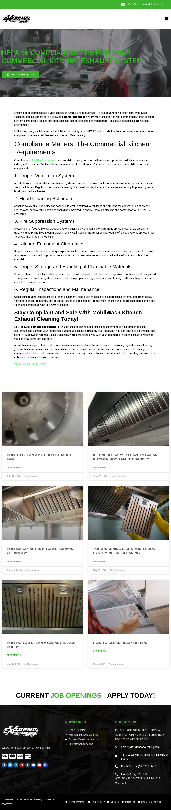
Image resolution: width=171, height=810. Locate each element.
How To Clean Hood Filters (120, 643)
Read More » (14, 467)
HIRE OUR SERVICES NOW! (30, 363)
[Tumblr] (27, 764)
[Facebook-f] (4, 764)
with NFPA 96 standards (42, 160)
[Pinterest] (21, 764)
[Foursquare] (45, 764)
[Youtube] (39, 764)
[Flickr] (33, 764)
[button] (166, 18)
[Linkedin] (15, 764)
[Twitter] (10, 764)
